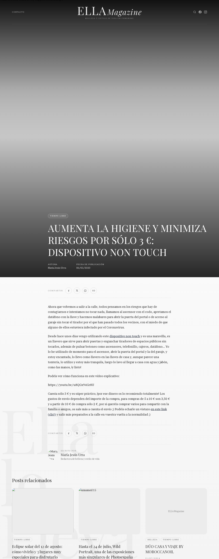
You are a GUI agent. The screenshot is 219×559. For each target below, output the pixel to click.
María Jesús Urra (57, 267)
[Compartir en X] (77, 290)
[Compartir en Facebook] (68, 290)
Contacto (18, 12)
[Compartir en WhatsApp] (85, 290)
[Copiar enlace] (93, 290)
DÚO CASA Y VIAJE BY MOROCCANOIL (164, 549)
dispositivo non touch (125, 336)
